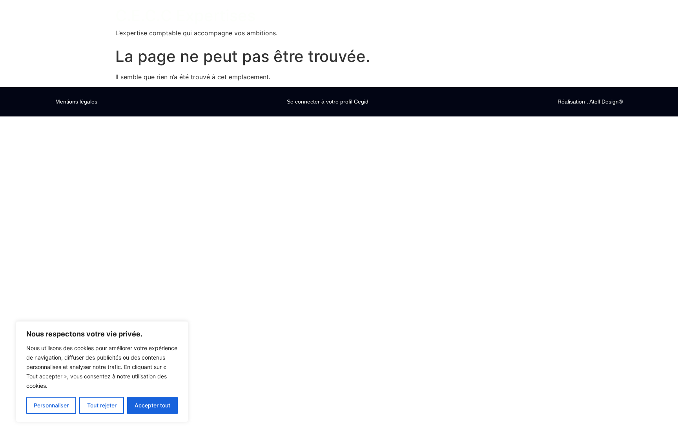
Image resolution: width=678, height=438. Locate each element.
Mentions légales (76, 101)
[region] (102, 371)
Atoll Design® (606, 101)
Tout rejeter (102, 405)
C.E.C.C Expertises (185, 15)
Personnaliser (51, 405)
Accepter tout (152, 405)
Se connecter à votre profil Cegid (327, 101)
